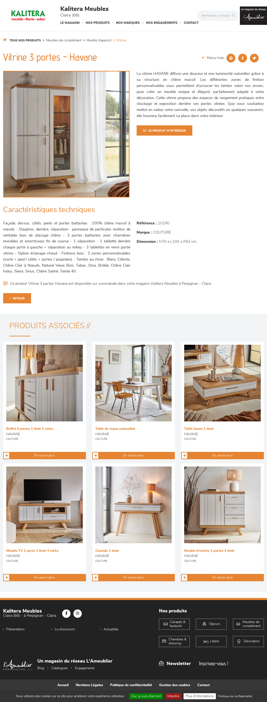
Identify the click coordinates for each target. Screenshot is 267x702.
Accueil (63, 685)
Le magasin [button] (69, 22)
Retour (19, 298)
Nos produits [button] (98, 22)
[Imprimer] (231, 58)
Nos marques (128, 22)
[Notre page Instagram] (77, 613)
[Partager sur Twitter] (254, 58)
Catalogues (59, 668)
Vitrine (121, 40)
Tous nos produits (25, 40)
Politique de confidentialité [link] (235, 696)
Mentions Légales (89, 685)
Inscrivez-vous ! (213, 663)
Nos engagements (162, 22)
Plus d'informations (200, 696)
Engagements (85, 668)
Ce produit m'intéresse (167, 130)
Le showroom (65, 629)
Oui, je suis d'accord (146, 696)
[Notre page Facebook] (66, 613)
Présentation (15, 629)
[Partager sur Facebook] (242, 58)
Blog (40, 668)
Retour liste (215, 58)
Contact (191, 22)
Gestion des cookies (174, 685)
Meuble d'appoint (98, 40)
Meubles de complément (63, 40)
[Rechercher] (234, 15)
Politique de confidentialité (131, 685)
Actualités (111, 629)
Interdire (173, 696)
